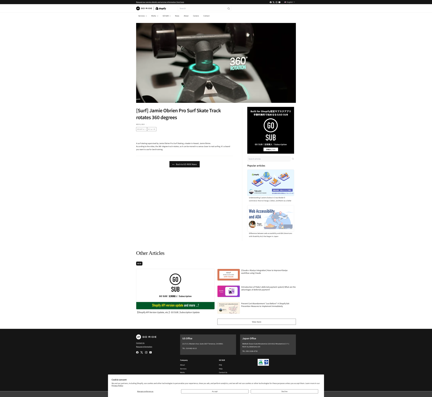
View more (256, 321)
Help (221, 369)
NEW (139, 263)
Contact (206, 16)
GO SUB (166, 16)
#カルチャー (141, 129)
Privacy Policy (117, 385)
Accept (215, 391)
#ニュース (151, 129)
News (177, 16)
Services (141, 16)
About (186, 16)
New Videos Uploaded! (281, 8)
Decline (284, 391)
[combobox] (204, 8)
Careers (196, 16)
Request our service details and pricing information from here (160, 2)
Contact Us (223, 372)
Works (153, 16)
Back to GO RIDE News (186, 164)
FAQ (220, 365)
